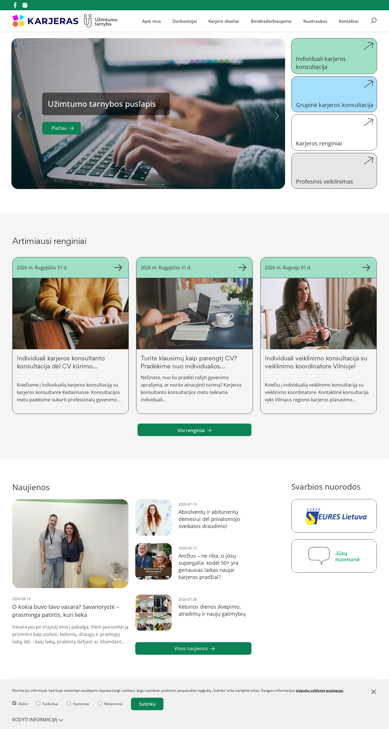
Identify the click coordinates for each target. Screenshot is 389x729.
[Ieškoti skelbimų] (373, 20)
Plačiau (59, 128)
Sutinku (147, 704)
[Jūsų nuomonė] (334, 556)
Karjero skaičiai (223, 21)
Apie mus (151, 21)
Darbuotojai (185, 21)
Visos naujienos (191, 648)
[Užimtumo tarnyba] (100, 20)
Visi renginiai (191, 430)
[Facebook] (15, 5)
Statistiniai (81, 703)
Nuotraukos (315, 21)
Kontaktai (349, 21)
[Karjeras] (45, 20)
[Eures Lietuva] (334, 515)
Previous (19, 115)
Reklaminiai (113, 703)
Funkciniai (50, 703)
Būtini (23, 703)
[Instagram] (24, 5)
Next (277, 115)
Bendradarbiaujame (271, 21)
